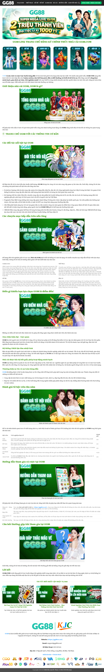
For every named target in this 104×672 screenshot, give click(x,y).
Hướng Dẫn (63, 3)
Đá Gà (55, 3)
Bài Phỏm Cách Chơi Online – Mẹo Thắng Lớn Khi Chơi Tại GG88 (52, 606)
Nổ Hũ (42, 3)
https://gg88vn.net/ (40, 507)
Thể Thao (29, 3)
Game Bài (48, 3)
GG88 (4, 76)
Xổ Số (36, 3)
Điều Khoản (47, 654)
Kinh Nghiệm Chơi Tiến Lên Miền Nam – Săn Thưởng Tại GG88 (85, 606)
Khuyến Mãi (73, 3)
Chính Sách (57, 654)
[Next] (102, 601)
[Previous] (2, 601)
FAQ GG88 (20, 3)
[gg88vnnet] (8, 3)
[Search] (79, 3)
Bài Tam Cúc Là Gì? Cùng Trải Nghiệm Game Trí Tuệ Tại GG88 (18, 606)
